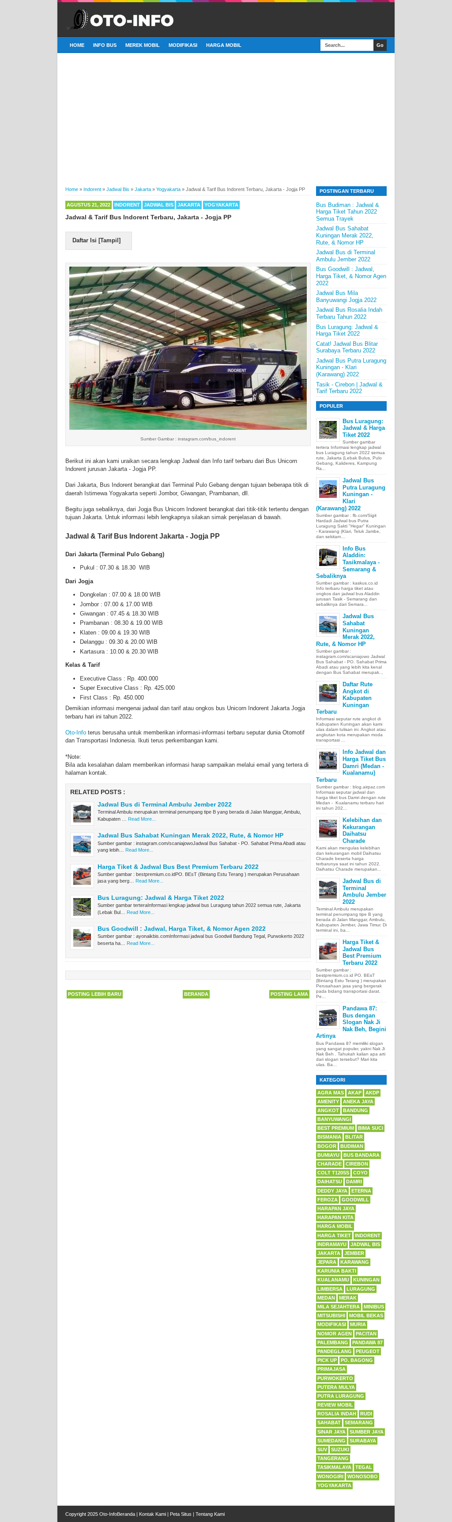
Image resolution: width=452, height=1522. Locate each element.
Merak (348, 1297)
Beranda (196, 994)
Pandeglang (334, 1351)
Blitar (354, 1137)
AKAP (355, 1092)
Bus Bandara (361, 1155)
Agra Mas (330, 1092)
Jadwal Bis (158, 204)
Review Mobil (335, 1404)
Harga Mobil (223, 45)
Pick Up (327, 1360)
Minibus (374, 1306)
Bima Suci (370, 1128)
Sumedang (331, 1440)
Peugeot (368, 1351)
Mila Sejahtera (338, 1306)
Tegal (363, 1467)
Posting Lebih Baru (94, 994)
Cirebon (357, 1163)
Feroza (327, 1199)
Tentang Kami (210, 1514)
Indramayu (332, 1244)
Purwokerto (335, 1378)
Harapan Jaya (335, 1208)
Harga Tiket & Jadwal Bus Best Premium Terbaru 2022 (178, 866)
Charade (329, 1163)
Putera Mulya (336, 1387)
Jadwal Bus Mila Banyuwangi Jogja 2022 (346, 296)
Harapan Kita (335, 1217)
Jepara (326, 1262)
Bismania (329, 1137)
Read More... (142, 819)
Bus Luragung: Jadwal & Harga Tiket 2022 (161, 897)
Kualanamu (333, 1279)
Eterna (361, 1190)
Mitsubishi (331, 1315)
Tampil (109, 240)
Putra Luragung (340, 1396)
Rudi (366, 1413)
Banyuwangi (334, 1119)
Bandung (355, 1110)
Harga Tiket (334, 1235)
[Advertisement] (226, 119)
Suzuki (340, 1449)
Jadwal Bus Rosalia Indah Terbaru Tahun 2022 (349, 313)
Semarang (359, 1422)
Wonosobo (362, 1476)
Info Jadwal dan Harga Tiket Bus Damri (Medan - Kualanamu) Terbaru (351, 766)
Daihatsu (329, 1181)
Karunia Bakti (336, 1270)
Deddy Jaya (332, 1190)
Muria (358, 1324)
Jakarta (188, 204)
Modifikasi (183, 45)
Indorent (127, 204)
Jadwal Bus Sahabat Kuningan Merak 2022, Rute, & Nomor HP (190, 835)
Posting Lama (289, 994)
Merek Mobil (142, 45)
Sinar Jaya (331, 1431)
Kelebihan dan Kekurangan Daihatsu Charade (362, 830)
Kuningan (366, 1279)
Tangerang (333, 1458)
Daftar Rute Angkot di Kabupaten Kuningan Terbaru (344, 698)
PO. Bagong (357, 1360)
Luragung (361, 1289)
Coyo (360, 1172)
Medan (326, 1297)
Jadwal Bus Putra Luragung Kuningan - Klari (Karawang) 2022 (351, 367)
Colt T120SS (333, 1172)
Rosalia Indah (336, 1413)
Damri (354, 1181)
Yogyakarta (221, 204)
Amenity (328, 1101)
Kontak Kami (152, 1514)
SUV (322, 1449)
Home (77, 45)
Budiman (351, 1146)
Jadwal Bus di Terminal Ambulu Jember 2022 (165, 804)
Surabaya (363, 1440)
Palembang (332, 1342)
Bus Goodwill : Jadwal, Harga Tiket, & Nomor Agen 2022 (182, 928)
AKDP (372, 1092)
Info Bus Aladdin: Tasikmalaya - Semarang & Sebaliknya (348, 562)
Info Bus (105, 45)
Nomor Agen (334, 1333)
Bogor (326, 1146)
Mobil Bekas (366, 1315)
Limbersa (330, 1289)
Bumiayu (328, 1155)
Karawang (354, 1262)
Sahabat (329, 1422)
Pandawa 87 (367, 1342)
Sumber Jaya (367, 1431)
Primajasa (331, 1369)
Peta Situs (181, 1514)
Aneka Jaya (358, 1101)
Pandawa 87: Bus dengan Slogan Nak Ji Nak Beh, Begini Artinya (351, 1022)
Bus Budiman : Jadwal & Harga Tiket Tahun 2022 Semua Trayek (347, 212)
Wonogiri (330, 1476)
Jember (354, 1253)
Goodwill (355, 1199)
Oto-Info (75, 732)
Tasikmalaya (334, 1467)
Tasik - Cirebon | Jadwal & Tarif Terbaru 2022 (349, 388)
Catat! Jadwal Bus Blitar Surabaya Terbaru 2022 (347, 347)
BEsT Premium (335, 1128)
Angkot (328, 1110)
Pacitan (366, 1333)
